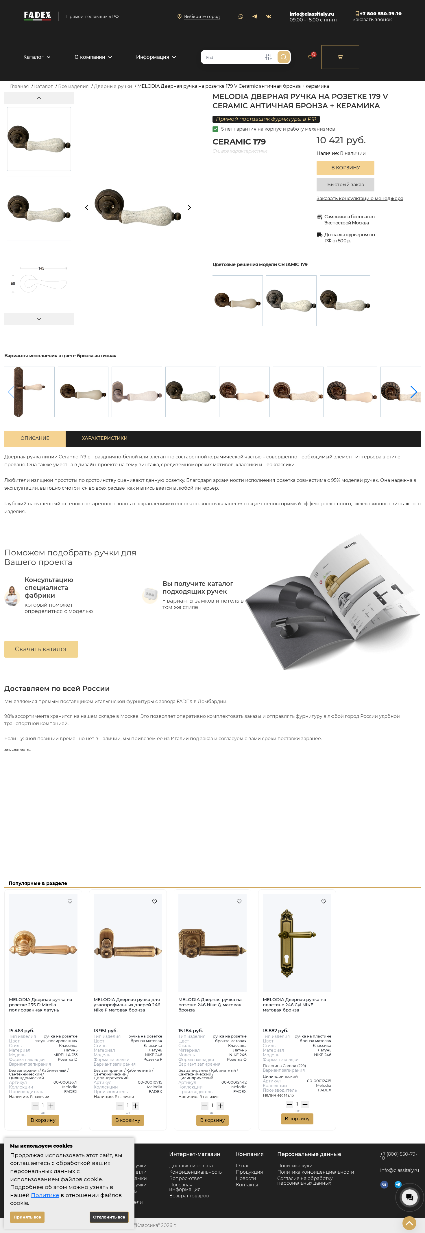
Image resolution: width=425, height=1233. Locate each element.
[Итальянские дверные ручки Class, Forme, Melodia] (37, 16)
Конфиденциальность (195, 1172)
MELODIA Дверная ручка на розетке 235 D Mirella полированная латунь (40, 1005)
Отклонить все (109, 1217)
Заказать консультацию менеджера (360, 198)
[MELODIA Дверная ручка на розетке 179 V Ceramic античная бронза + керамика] (345, 301)
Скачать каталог (41, 649)
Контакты (247, 1185)
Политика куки (295, 1165)
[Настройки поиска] (269, 57)
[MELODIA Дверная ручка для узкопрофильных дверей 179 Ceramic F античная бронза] (137, 392)
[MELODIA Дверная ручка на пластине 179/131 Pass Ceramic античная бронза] (29, 392)
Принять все (27, 1217)
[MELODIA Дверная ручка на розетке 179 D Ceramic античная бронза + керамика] (298, 392)
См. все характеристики (239, 151)
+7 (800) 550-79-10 (398, 1156)
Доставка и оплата (191, 1165)
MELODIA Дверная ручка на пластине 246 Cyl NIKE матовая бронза (294, 1005)
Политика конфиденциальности (315, 1172)
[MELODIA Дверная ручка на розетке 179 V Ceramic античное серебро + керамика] (291, 301)
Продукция (249, 1172)
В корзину (43, 1120)
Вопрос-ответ (185, 1178)
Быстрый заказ (345, 184)
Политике (45, 1195)
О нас (243, 1165)
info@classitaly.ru (312, 14)
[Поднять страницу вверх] (409, 1223)
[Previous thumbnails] (39, 98)
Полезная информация (185, 1187)
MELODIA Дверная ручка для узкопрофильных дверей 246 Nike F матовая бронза (127, 1005)
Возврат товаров (189, 1196)
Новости (246, 1178)
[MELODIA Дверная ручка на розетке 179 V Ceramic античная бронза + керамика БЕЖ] (237, 301)
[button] (414, 392)
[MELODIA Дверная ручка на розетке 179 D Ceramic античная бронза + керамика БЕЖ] (244, 392)
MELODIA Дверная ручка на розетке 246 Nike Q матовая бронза (210, 1005)
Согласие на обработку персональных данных (305, 1181)
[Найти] (284, 57)
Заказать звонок (372, 19)
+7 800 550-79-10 (381, 14)
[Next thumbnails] (39, 319)
